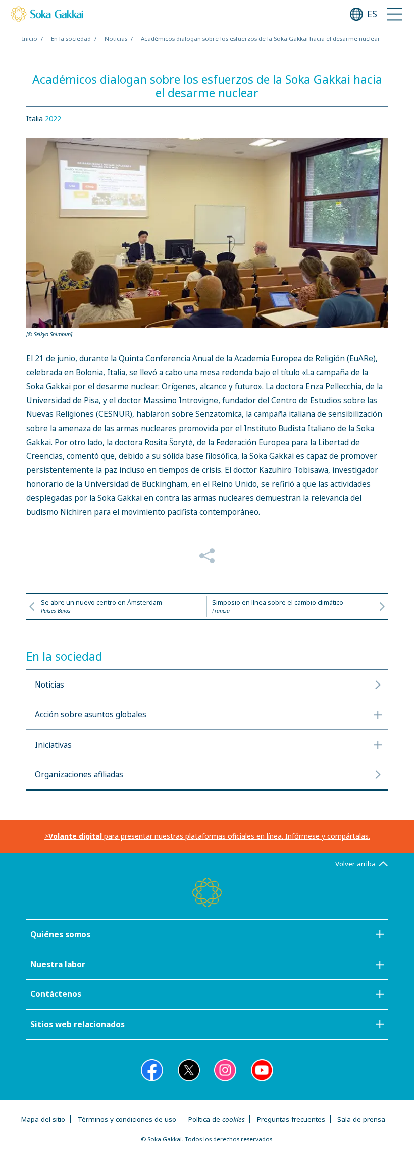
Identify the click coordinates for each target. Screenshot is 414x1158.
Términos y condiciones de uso (127, 1119)
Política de (216, 1119)
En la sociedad (71, 38)
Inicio (29, 38)
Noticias (116, 38)
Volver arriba (355, 864)
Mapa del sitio (43, 1119)
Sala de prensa (361, 1119)
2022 (53, 118)
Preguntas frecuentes (291, 1119)
